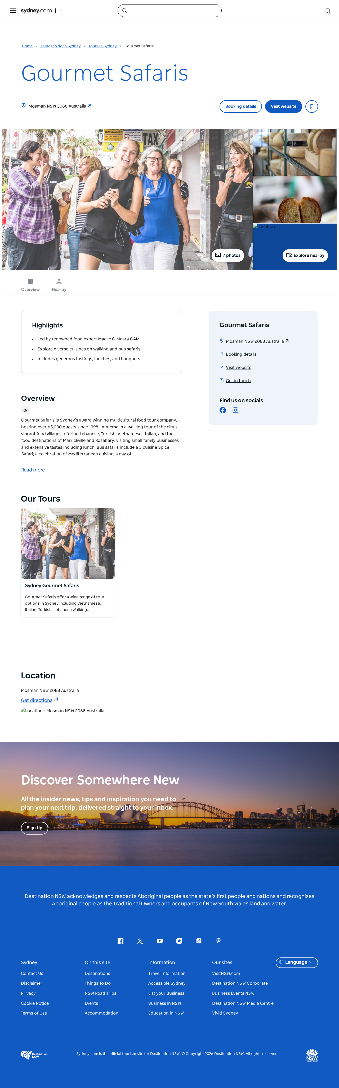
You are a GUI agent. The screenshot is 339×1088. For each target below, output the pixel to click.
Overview (30, 290)
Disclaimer (31, 983)
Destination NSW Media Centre (243, 1003)
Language (296, 962)
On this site (97, 962)
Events (91, 1003)
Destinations (97, 973)
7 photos (231, 255)
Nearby (59, 290)
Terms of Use (34, 1013)
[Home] (36, 10)
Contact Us (32, 973)
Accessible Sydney (167, 983)
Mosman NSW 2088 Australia (57, 106)
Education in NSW (166, 1013)
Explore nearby (309, 255)
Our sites (222, 962)
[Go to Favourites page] (327, 10)
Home (27, 46)
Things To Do (98, 983)
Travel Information (167, 973)
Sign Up (34, 828)
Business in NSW (164, 1003)
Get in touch (238, 381)
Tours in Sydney (102, 46)
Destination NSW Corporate (240, 983)
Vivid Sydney (225, 1013)
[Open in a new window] (68, 543)
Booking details (240, 106)
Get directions (36, 700)
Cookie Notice (35, 1003)
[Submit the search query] (124, 10)
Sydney (29, 962)
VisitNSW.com (226, 973)
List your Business (166, 993)
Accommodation (101, 1013)
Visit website (283, 106)
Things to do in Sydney (60, 46)
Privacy (28, 993)
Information (161, 962)
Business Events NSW (233, 993)
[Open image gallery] (127, 269)
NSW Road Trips (100, 993)
